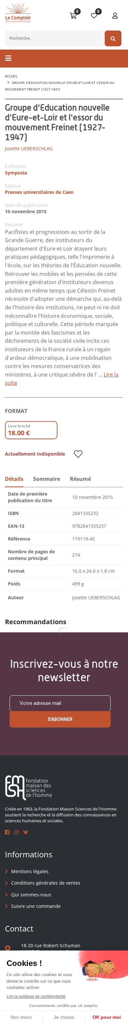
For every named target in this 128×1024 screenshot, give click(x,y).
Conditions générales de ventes (45, 883)
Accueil (11, 76)
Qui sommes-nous (31, 894)
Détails (14, 478)
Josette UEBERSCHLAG (29, 148)
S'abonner (60, 719)
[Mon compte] (115, 16)
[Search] (113, 38)
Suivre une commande (36, 906)
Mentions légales (30, 871)
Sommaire (46, 478)
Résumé (80, 478)
